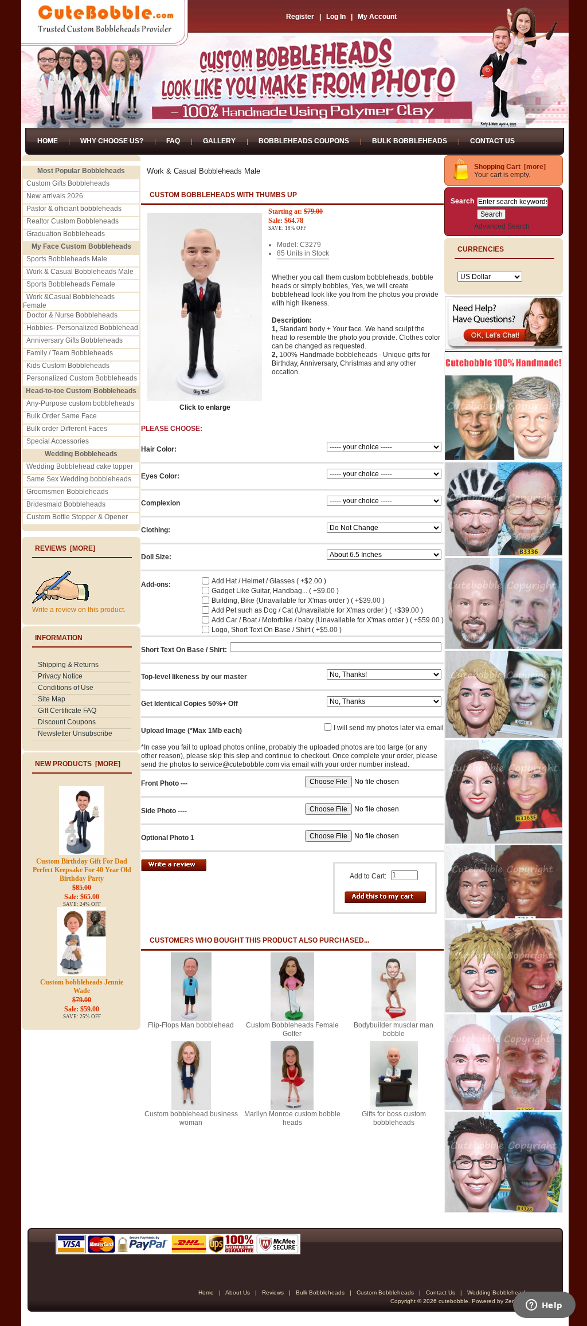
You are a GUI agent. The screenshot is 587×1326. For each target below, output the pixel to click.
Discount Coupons (67, 722)
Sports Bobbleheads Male (66, 259)
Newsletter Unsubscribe (75, 733)
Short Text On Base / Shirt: (184, 650)
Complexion (160, 503)
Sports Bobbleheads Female (70, 284)
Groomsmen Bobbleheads (67, 492)
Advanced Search (502, 226)
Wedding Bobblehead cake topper (79, 466)
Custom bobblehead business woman (191, 1118)
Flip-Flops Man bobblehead (191, 1025)
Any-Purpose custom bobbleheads (80, 403)
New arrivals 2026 (54, 196)
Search (462, 201)
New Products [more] (77, 764)
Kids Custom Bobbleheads (67, 366)
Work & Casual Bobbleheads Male (80, 272)
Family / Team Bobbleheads (69, 353)
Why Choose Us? (111, 141)
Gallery (219, 141)
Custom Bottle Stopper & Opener (77, 517)
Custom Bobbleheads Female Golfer (292, 1029)
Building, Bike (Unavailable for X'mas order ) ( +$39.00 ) (298, 601)
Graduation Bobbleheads (65, 234)
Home (47, 141)
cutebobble (453, 1301)
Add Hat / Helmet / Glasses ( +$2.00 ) (269, 581)
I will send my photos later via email (389, 728)
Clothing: (155, 530)
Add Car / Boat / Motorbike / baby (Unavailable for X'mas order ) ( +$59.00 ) (328, 620)
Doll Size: (156, 557)
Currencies (480, 249)
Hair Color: (159, 449)
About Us (237, 1292)
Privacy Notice (60, 676)
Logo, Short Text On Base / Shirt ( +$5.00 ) (277, 630)
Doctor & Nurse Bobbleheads (72, 315)
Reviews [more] (65, 548)
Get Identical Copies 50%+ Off (189, 704)
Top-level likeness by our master (194, 677)
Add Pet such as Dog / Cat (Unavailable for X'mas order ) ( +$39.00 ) (317, 610)
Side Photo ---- (164, 811)
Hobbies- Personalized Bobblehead (82, 328)
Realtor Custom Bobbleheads (72, 221)
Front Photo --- (164, 783)
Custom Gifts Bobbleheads (67, 183)
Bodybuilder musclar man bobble (393, 1029)
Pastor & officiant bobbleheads (74, 209)
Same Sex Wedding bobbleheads (78, 479)
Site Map (51, 699)
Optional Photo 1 (167, 838)
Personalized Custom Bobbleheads (81, 378)
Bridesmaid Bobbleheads (65, 504)
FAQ (173, 141)
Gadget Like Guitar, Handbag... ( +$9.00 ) (275, 591)
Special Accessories (57, 441)
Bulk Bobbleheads (409, 141)
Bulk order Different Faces (66, 429)
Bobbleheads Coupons (304, 141)
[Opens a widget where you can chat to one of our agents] (544, 1306)
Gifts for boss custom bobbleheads (394, 1118)
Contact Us (492, 141)
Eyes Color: (160, 476)
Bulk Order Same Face (61, 416)
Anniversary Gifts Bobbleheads (74, 340)
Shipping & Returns (68, 665)
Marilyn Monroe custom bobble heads (292, 1118)
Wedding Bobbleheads (497, 1292)
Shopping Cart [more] (510, 167)
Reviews (273, 1292)
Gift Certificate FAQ (67, 711)
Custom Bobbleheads (385, 1292)
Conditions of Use (65, 688)
